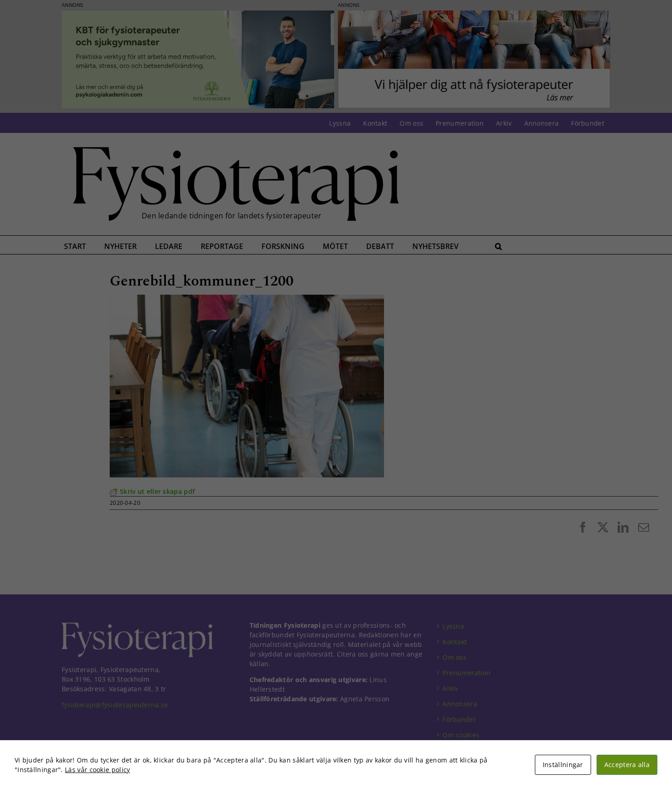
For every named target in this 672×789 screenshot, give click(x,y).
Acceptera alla (627, 764)
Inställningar (563, 764)
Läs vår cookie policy (97, 769)
